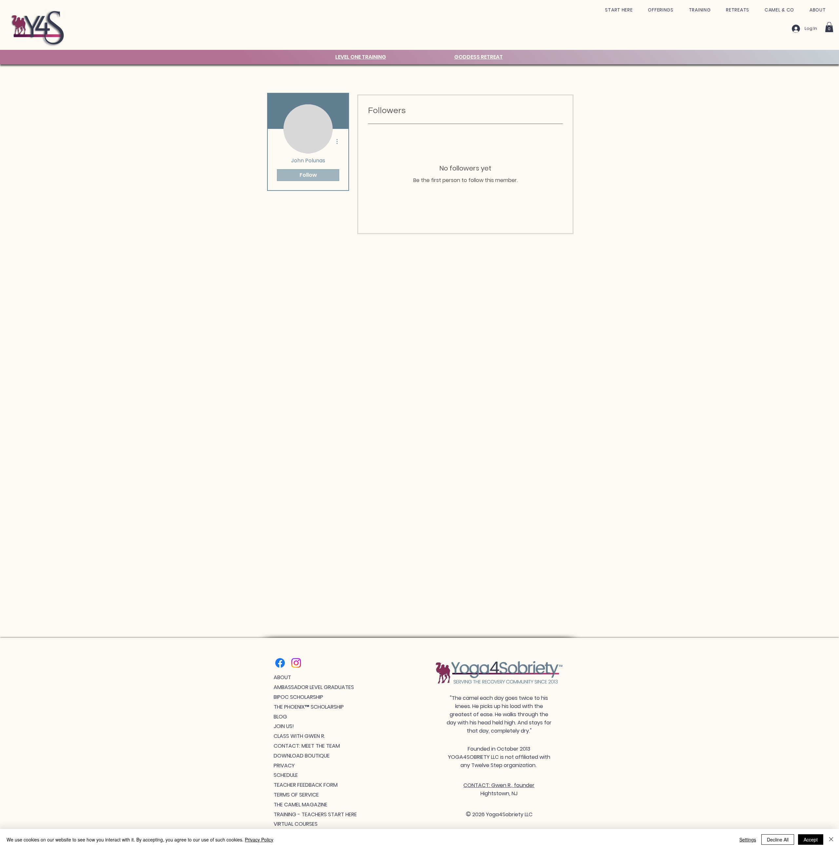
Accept (811, 839)
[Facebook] (280, 663)
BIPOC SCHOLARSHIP (298, 697)
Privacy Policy (259, 839)
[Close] (831, 839)
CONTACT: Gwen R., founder (499, 785)
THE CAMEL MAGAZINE (300, 804)
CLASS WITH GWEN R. (299, 736)
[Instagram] (296, 663)
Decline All (778, 839)
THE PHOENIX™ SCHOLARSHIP (309, 707)
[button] (618, 10)
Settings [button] (747, 839)
